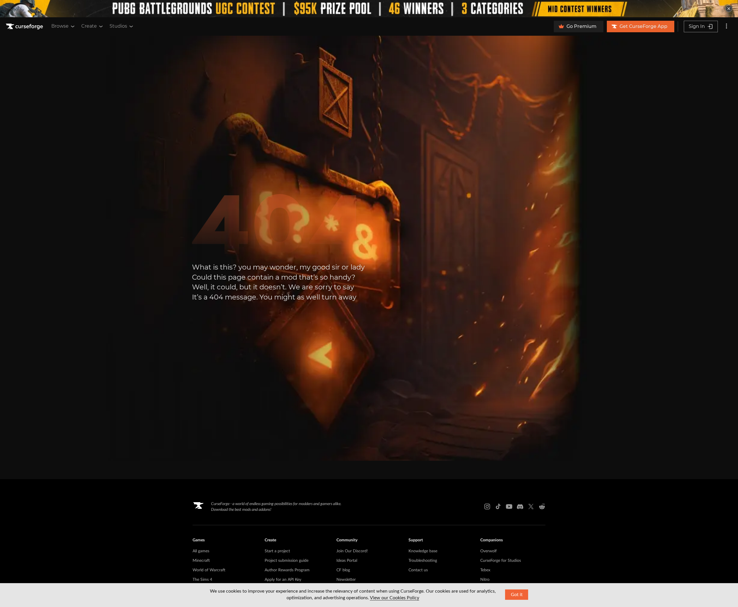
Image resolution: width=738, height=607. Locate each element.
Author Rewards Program (287, 570)
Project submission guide (286, 561)
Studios (118, 26)
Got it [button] (517, 594)
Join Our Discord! (352, 551)
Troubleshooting (422, 561)
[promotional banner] (369, 8)
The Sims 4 (202, 580)
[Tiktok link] (498, 506)
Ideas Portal (346, 561)
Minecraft (201, 561)
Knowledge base (422, 551)
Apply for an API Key (283, 580)
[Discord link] (520, 506)
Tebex (485, 570)
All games (201, 551)
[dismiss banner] (728, 8)
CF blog (343, 570)
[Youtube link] (509, 506)
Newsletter (346, 580)
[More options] (726, 26)
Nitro (485, 580)
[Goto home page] (25, 26)
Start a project (277, 551)
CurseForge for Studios (500, 561)
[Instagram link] (487, 506)
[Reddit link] (542, 506)
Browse (60, 26)
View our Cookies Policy (394, 597)
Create (89, 26)
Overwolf (488, 551)
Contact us (418, 570)
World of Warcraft (209, 570)
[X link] (531, 506)
